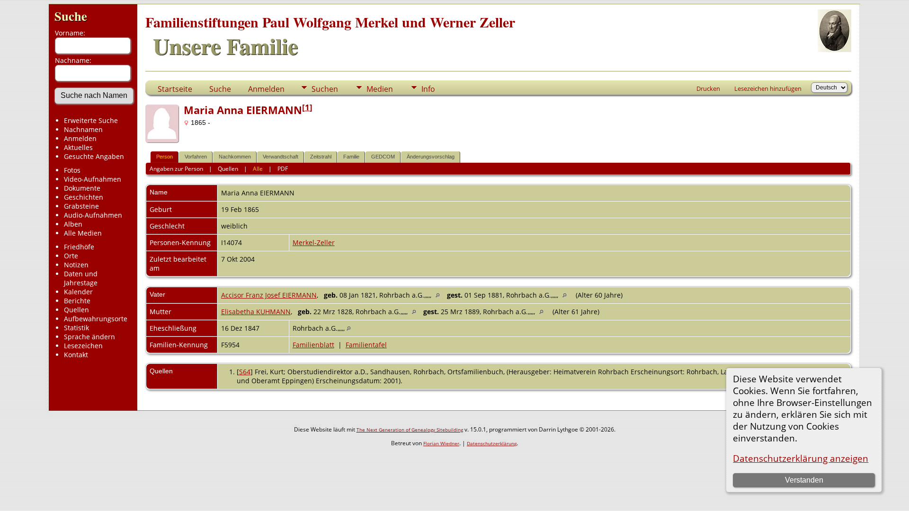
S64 (244, 371)
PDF (282, 169)
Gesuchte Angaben (94, 156)
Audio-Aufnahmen (93, 215)
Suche (70, 16)
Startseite (175, 89)
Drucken (708, 88)
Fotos (72, 170)
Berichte (77, 300)
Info (428, 89)
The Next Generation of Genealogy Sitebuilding (409, 429)
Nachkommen (235, 156)
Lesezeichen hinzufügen (768, 88)
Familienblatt (313, 344)
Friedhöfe (79, 246)
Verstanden (804, 480)
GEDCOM (383, 156)
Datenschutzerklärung (492, 443)
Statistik (76, 327)
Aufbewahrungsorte (95, 318)
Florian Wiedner (441, 443)
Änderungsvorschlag (430, 156)
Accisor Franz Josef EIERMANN (269, 295)
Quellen (76, 309)
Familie (351, 156)
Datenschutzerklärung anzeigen (800, 458)
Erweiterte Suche (91, 120)
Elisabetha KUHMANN (256, 311)
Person (164, 156)
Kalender (78, 291)
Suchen (325, 89)
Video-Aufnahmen (92, 179)
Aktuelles (78, 147)
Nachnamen (83, 129)
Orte (71, 255)
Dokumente (82, 188)
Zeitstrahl (320, 156)
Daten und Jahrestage (81, 278)
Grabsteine (81, 206)
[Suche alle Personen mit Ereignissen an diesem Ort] (440, 295)
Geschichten (83, 197)
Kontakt (76, 354)
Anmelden (80, 138)
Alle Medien (83, 233)
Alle (258, 169)
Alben (73, 224)
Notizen (76, 264)
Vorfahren (196, 156)
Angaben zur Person (176, 169)
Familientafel (366, 344)
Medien (379, 89)
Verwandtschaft (280, 156)
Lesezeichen (83, 345)
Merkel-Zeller (314, 242)
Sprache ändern (89, 336)
